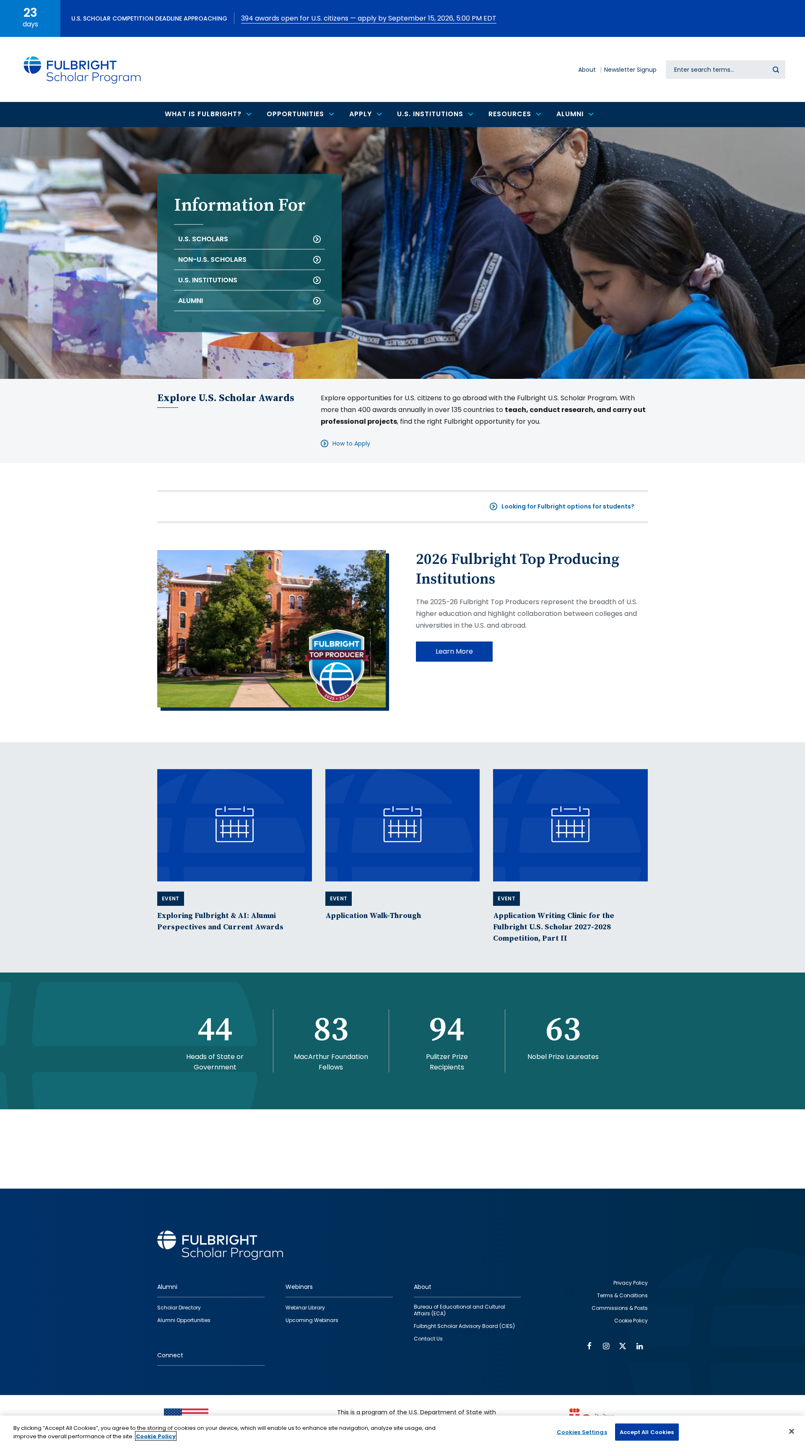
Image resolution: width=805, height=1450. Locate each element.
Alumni (190, 300)
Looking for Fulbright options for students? (567, 506)
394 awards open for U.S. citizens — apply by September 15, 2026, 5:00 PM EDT (368, 18)
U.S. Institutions (207, 280)
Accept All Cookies (647, 1432)
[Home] (82, 69)
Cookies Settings (582, 1432)
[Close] (791, 1431)
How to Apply (351, 443)
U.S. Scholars (203, 239)
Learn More (454, 651)
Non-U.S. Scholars (212, 259)
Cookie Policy (156, 1436)
